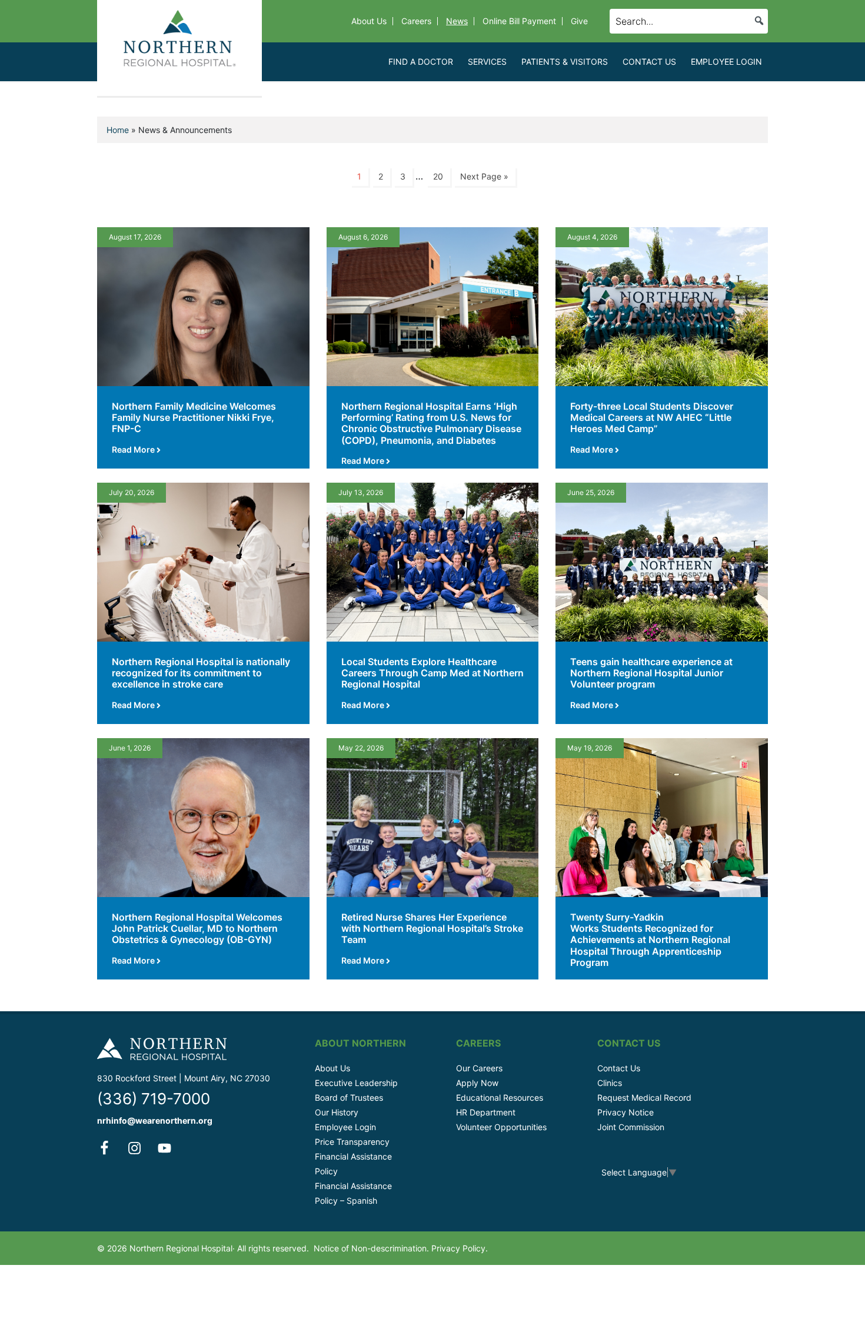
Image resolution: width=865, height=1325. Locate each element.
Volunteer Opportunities (501, 1127)
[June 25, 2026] (661, 561)
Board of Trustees (349, 1097)
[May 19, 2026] (661, 816)
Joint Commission (630, 1127)
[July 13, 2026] (433, 561)
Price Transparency (352, 1142)
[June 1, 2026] (203, 816)
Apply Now (477, 1083)
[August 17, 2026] (203, 305)
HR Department (485, 1112)
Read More (134, 449)
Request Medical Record (644, 1097)
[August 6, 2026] (433, 305)
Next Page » (484, 176)
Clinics (609, 1083)
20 (438, 176)
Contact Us (618, 1068)
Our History (336, 1112)
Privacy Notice (625, 1112)
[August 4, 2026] (661, 305)
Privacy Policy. (459, 1248)
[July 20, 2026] (203, 561)
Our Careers (479, 1068)
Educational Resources (499, 1097)
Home (118, 130)
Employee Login (345, 1127)
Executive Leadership (356, 1083)
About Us (332, 1068)
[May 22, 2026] (433, 816)
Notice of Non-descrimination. (371, 1248)
